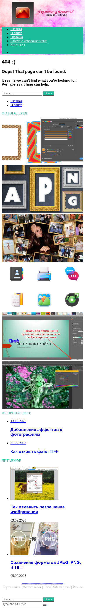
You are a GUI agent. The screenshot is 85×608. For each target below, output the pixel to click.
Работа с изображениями (28, 41)
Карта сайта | (12, 587)
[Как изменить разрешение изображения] (46, 484)
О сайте (16, 33)
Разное (78, 587)
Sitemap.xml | (63, 587)
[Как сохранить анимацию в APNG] (42, 189)
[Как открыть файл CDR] (42, 140)
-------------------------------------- (42, 583)
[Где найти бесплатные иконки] (42, 287)
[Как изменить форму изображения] (42, 336)
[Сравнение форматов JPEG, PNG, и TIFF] (46, 539)
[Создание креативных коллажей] (42, 238)
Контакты (17, 45)
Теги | (48, 587)
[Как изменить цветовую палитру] (42, 385)
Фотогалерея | (33, 587)
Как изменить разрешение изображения (37, 509)
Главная (16, 29)
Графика (16, 37)
